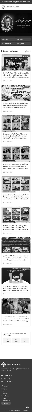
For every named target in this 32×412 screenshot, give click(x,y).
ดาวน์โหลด (5, 393)
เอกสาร (21, 39)
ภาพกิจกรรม (8, 43)
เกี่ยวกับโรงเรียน (7, 400)
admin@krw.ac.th (8, 381)
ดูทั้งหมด (27, 51)
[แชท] (27, 407)
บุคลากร (22, 43)
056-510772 (7, 378)
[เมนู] (29, 7)
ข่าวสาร (6, 39)
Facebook (7, 403)
